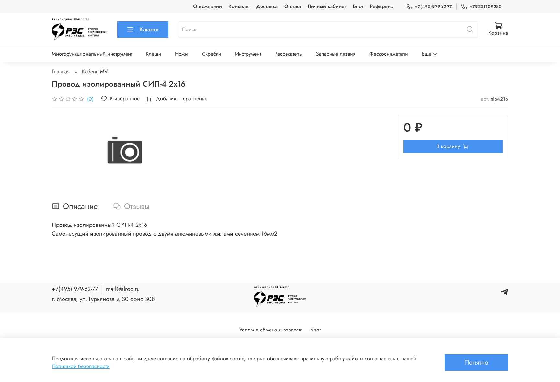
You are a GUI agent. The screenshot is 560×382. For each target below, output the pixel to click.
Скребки (211, 54)
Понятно (476, 362)
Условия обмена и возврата (271, 329)
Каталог (149, 29)
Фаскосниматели (388, 54)
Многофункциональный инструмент (92, 54)
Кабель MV (95, 71)
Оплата (292, 6)
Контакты (239, 6)
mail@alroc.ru (123, 289)
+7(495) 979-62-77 (75, 289)
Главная (61, 71)
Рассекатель (288, 54)
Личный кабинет (327, 6)
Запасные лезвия (336, 54)
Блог (358, 6)
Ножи (181, 54)
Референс (381, 6)
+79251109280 (486, 6)
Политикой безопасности (81, 366)
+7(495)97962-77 (433, 6)
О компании (207, 6)
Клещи (153, 54)
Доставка (267, 6)
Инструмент (248, 54)
